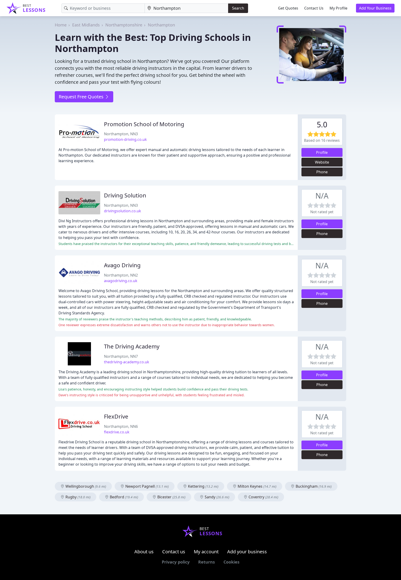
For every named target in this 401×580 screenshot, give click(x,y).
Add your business (247, 551)
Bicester (170, 496)
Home (61, 25)
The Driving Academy (131, 346)
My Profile (338, 8)
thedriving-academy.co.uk (126, 361)
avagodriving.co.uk (120, 280)
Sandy (216, 496)
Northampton (161, 25)
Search (238, 8)
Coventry (263, 496)
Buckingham (313, 486)
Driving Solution (125, 195)
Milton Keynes (256, 486)
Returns (206, 562)
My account (206, 551)
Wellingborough (85, 486)
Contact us (173, 551)
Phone (322, 171)
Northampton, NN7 (121, 356)
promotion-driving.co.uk (125, 139)
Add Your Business (375, 8)
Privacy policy (176, 562)
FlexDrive (116, 416)
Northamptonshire (123, 25)
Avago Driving (122, 265)
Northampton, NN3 (121, 133)
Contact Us (313, 8)
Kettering (202, 486)
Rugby (78, 496)
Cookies (231, 562)
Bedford (123, 496)
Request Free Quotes (82, 96)
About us (144, 551)
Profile (322, 152)
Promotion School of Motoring (144, 124)
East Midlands (86, 25)
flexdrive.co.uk (116, 432)
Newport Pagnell (146, 486)
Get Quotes (288, 8)
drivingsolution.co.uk (122, 210)
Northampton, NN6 (121, 426)
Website (322, 162)
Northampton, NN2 (121, 275)
